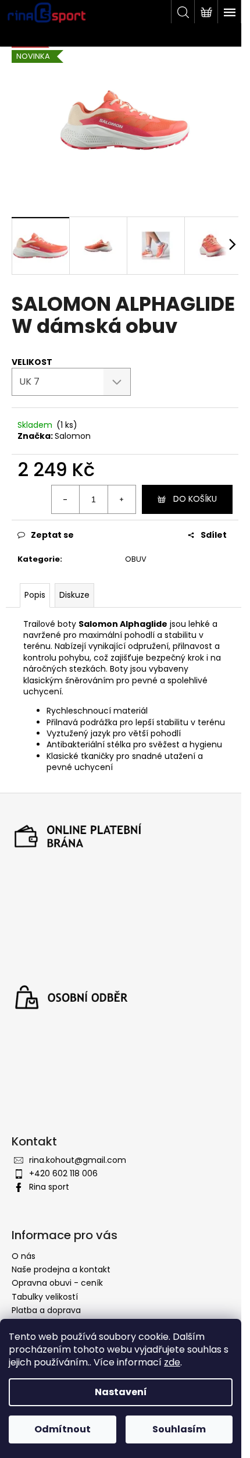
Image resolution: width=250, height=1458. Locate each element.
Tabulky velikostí (45, 1297)
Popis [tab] (34, 595)
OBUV (136, 559)
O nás (23, 1256)
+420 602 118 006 (63, 1173)
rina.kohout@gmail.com (77, 1160)
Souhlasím (179, 1429)
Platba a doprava (46, 1310)
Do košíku (195, 499)
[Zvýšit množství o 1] (121, 499)
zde (172, 1362)
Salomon (73, 436)
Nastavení (121, 1392)
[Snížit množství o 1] (66, 499)
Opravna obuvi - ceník (57, 1283)
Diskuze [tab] (74, 595)
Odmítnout (62, 1429)
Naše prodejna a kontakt (61, 1269)
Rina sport (49, 1187)
